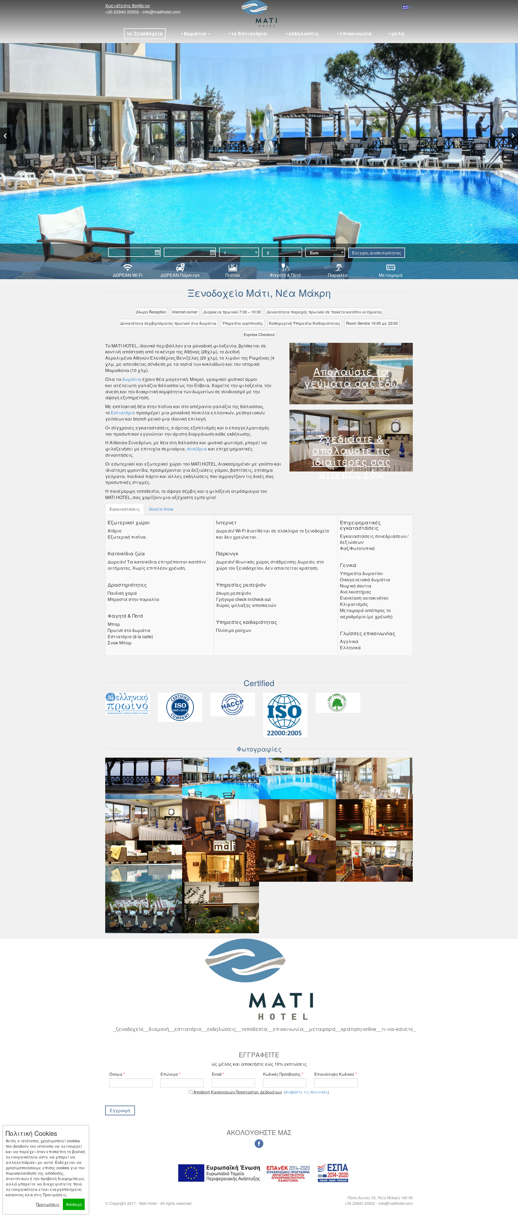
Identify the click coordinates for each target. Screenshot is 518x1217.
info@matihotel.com (161, 12)
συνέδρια (197, 449)
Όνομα (117, 1074)
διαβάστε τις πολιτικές (306, 1092)
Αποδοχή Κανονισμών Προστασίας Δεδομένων (237, 1092)
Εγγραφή (120, 1110)
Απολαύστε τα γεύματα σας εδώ (351, 377)
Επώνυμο (171, 1074)
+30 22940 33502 (122, 12)
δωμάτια (131, 379)
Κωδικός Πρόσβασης (283, 1074)
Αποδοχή (74, 1204)
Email (218, 1074)
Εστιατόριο (123, 412)
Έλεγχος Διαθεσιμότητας (376, 252)
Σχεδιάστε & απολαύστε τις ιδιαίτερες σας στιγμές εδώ (351, 455)
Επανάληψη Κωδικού (335, 1074)
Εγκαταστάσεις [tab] (125, 509)
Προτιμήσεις (48, 1204)
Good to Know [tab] (161, 509)
